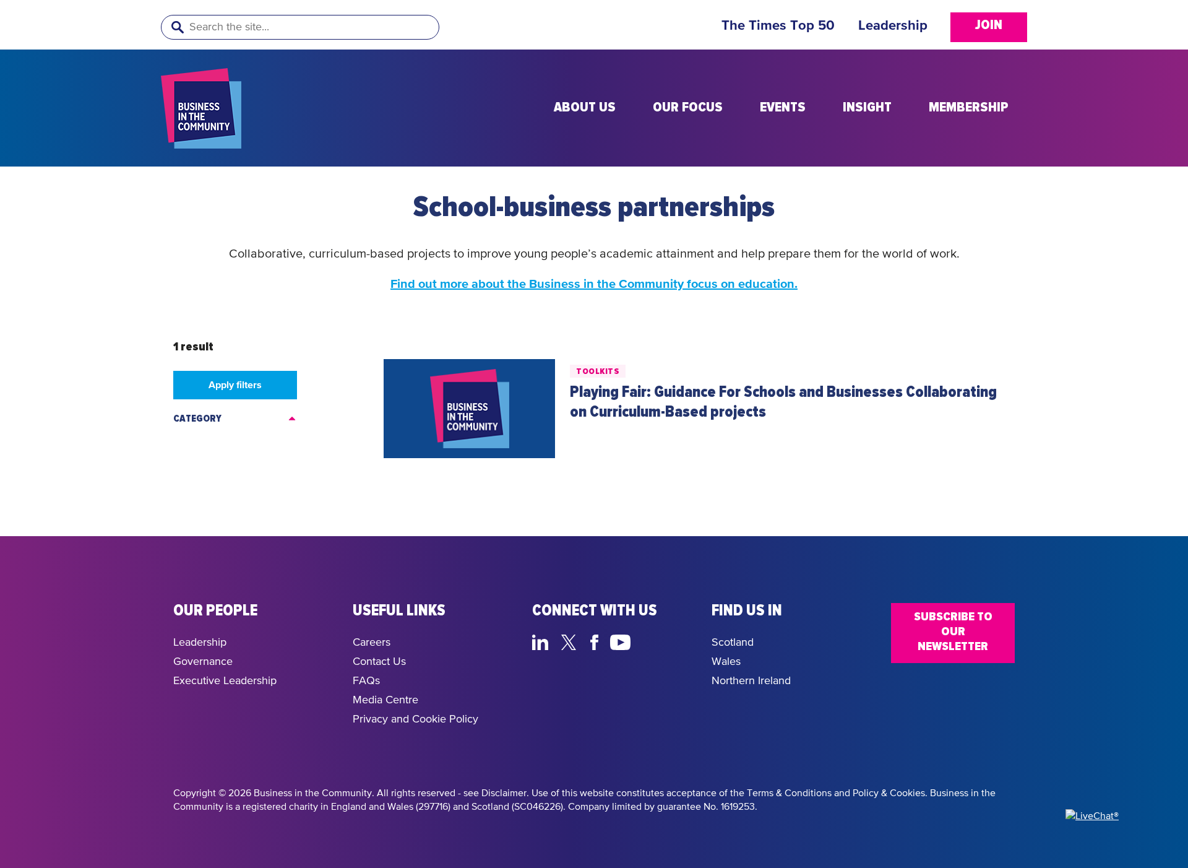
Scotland (733, 642)
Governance (203, 661)
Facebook (596, 641)
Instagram (650, 641)
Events (783, 108)
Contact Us (379, 661)
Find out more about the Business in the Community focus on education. (594, 284)
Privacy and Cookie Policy (415, 719)
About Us (585, 108)
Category (197, 418)
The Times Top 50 (778, 26)
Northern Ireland (751, 681)
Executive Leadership (225, 681)
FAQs (366, 681)
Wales (726, 661)
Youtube (621, 641)
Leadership (893, 26)
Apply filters (235, 385)
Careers (371, 642)
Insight (867, 108)
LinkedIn (543, 641)
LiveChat (679, 641)
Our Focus (688, 108)
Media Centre (385, 700)
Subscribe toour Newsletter (953, 631)
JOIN (988, 25)
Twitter (572, 641)
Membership (969, 108)
